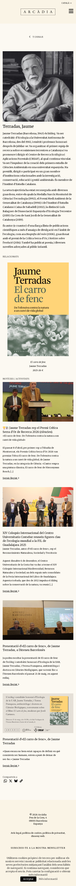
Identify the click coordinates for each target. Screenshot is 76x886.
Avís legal (16, 833)
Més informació (48, 879)
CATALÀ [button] (66, 3)
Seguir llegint (10, 478)
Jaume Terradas (38, 366)
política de (32, 833)
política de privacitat (54, 833)
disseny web (38, 836)
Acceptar (28, 879)
